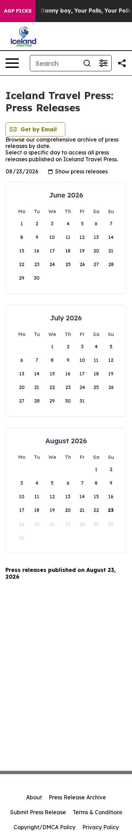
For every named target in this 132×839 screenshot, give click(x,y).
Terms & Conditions (97, 812)
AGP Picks (17, 11)
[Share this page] (122, 63)
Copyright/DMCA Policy (44, 827)
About (34, 797)
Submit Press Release (38, 812)
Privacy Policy (100, 827)
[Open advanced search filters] (103, 63)
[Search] (87, 63)
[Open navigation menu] (12, 63)
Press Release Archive (77, 797)
